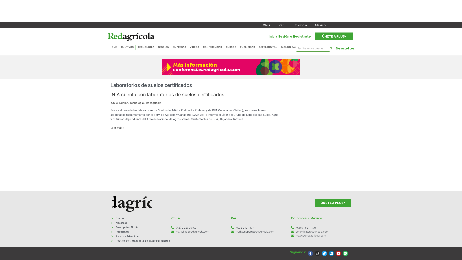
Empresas (179, 47)
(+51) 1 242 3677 (245, 227)
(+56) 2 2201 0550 (186, 227)
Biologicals (289, 47)
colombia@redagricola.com (312, 231)
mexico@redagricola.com (311, 235)
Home (113, 47)
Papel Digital (268, 47)
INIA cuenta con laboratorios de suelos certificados (167, 94)
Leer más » (117, 127)
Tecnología (137, 103)
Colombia (300, 25)
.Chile (114, 103)
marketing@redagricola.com (192, 231)
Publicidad (247, 47)
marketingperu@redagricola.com (255, 231)
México (320, 25)
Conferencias (212, 47)
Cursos (231, 47)
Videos (194, 47)
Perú (282, 25)
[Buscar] (331, 48)
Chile (266, 25)
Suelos (123, 103)
